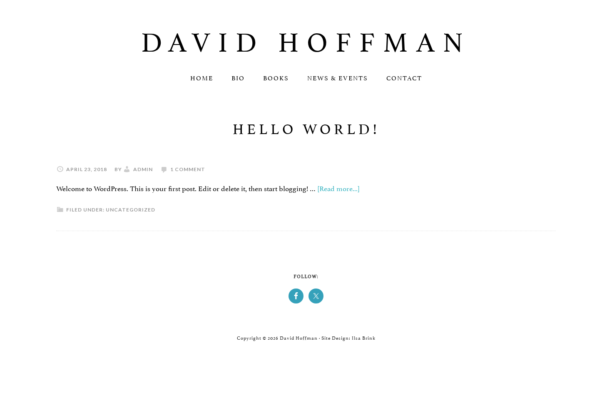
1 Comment (187, 169)
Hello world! (306, 127)
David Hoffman (306, 39)
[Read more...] (338, 187)
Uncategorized (130, 209)
